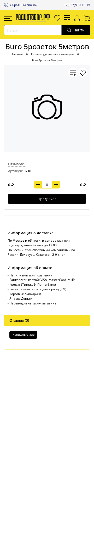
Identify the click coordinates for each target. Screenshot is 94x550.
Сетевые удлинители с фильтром (52, 54)
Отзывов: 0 (17, 164)
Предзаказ (47, 198)
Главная (17, 54)
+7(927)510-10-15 (77, 5)
